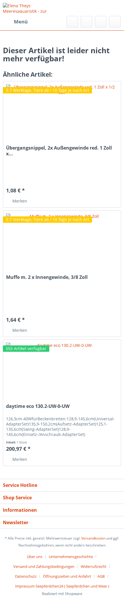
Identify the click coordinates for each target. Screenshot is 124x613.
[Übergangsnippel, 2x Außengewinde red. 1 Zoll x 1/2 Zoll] (62, 110)
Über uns (34, 556)
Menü (21, 21)
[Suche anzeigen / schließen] (72, 21)
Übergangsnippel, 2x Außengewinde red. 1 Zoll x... (59, 151)
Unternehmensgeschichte (71, 556)
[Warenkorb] (115, 21)
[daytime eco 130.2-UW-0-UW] (62, 369)
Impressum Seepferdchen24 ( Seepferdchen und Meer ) (62, 586)
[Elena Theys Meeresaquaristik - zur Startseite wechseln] (32, 8)
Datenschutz (26, 576)
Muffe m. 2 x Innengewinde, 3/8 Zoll (47, 277)
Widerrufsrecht (93, 566)
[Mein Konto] (100, 21)
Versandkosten (93, 538)
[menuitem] (15, 21)
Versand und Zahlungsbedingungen (43, 566)
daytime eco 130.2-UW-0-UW (37, 406)
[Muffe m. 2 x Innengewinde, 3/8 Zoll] (62, 239)
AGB (101, 576)
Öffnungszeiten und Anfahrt (67, 576)
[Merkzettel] (86, 21)
